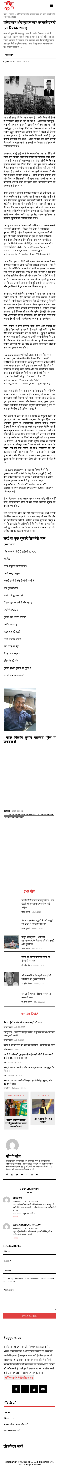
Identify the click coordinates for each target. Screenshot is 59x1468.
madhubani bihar (45, 814)
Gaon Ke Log (17, 811)
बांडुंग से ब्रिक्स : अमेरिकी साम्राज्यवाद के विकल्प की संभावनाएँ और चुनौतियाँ (37, 941)
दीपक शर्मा (17, 1198)
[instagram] (12, 1174)
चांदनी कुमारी (25, 928)
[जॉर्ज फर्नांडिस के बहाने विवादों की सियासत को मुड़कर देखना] (11, 979)
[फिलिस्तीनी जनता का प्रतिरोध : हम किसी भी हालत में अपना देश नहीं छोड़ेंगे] (11, 905)
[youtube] (37, 1174)
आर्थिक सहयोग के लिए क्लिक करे (19, 1377)
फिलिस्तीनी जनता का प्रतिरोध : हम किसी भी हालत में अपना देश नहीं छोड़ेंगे (37, 904)
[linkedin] (17, 1174)
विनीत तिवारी (25, 912)
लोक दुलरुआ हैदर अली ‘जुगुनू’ (43, 1120)
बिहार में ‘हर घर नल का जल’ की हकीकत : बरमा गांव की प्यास (29, 1045)
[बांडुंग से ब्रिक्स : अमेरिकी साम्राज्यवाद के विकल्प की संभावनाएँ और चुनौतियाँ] (11, 942)
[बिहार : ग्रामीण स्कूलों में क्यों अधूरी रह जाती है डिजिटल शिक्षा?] (11, 924)
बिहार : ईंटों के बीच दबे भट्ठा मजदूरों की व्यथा (23, 1022)
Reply (15, 1217)
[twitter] (27, 1174)
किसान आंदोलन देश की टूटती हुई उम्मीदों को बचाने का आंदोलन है (15, 1123)
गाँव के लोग (9, 55)
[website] (32, 1174)
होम (5, 14)
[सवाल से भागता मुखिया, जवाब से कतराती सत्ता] (11, 997)
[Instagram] (34, 1389)
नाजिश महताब (8, 1027)
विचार (11, 14)
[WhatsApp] (19, 69)
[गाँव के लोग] (12, 1145)
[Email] (26, 69)
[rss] (22, 1174)
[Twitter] (13, 69)
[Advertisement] (29, 857)
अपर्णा (5, 1062)
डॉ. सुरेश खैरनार (26, 965)
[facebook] (7, 1174)
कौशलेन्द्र (7, 1088)
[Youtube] (43, 1389)
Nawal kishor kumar (14, 818)
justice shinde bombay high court (20, 814)
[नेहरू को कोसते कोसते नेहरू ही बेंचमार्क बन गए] (11, 961)
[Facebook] (6, 69)
